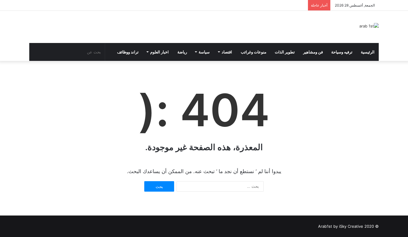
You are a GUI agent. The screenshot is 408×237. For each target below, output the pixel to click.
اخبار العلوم (159, 52)
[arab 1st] (369, 26)
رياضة (182, 52)
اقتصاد (227, 52)
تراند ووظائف (128, 52)
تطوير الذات (285, 52)
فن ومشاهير (313, 52)
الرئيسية (368, 52)
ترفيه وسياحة (341, 52)
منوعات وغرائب (253, 52)
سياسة (204, 52)
